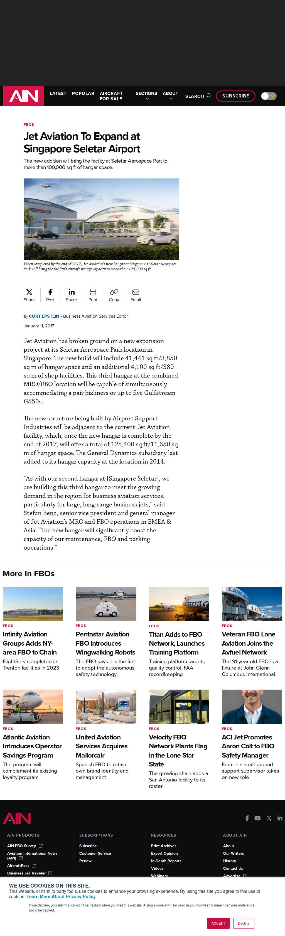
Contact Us (233, 868)
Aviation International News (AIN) (32, 856)
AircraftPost (18, 865)
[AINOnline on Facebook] (247, 818)
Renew (85, 861)
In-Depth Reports (166, 861)
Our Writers (233, 853)
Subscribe (235, 96)
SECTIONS (146, 94)
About (228, 846)
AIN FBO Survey (21, 846)
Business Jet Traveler (26, 873)
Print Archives (163, 846)
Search (194, 96)
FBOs (29, 124)
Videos (157, 868)
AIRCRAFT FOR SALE (111, 96)
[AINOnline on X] (269, 818)
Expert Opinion (164, 853)
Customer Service (95, 853)
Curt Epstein (44, 316)
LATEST (58, 93)
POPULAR (83, 93)
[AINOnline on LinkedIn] (279, 818)
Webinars (159, 876)
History (229, 861)
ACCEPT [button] (218, 923)
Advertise (231, 876)
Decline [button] (244, 923)
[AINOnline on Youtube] (257, 818)
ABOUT (170, 94)
